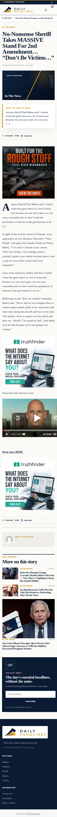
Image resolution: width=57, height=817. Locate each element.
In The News (8, 27)
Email (17, 136)
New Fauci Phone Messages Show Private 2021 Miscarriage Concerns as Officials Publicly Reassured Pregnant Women (26, 646)
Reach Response (33, 814)
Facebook (9, 136)
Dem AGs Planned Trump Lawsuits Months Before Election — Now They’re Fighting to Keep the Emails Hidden (35, 18)
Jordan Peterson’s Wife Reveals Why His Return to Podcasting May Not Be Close (36, 592)
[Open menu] (52, 9)
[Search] (45, 9)
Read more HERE (13, 451)
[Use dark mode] (52, 2)
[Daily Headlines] (17, 9)
